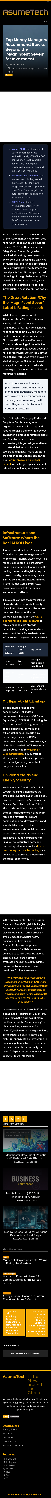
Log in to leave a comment (25, 1353)
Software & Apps (9, 1274)
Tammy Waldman (20, 1239)
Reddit (9, 1469)
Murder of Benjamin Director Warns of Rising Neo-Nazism (25, 1261)
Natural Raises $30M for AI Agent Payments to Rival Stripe (25, 1233)
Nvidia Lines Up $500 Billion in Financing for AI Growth (25, 1195)
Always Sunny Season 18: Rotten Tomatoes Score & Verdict (23, 1297)
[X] (11, 1119)
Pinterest (10, 1465)
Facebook (11, 1459)
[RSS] (4, 1472)
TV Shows (7, 1293)
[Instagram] (4, 1462)
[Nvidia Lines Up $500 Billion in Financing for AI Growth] (25, 1179)
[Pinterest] (18, 1119)
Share (9, 1475)
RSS (8, 1472)
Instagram (11, 1462)
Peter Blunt (17, 65)
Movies (6, 1257)
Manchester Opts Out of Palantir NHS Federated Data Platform (25, 1156)
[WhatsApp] (24, 1119)
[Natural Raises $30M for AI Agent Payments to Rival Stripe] (25, 1217)
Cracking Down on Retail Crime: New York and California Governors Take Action (13, 1324)
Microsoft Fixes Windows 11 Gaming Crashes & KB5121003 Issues (22, 1280)
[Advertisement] (25, 117)
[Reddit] (4, 1468)
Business (9, 75)
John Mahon (19, 1162)
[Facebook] (5, 1119)
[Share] (4, 1475)
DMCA (5, 1417)
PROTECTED (14, 1417)
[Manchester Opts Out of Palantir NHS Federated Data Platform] (25, 1140)
